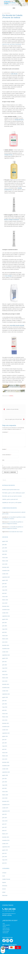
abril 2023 (4, 671)
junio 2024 (4, 625)
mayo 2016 (4, 859)
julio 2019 (4, 814)
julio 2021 (4, 739)
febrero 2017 (5, 833)
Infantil (3, 892)
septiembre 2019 (6, 811)
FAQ (4, 923)
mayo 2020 (4, 785)
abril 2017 (4, 830)
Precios (4, 926)
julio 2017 (4, 824)
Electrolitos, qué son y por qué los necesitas (12, 496)
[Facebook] (4, 940)
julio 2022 (4, 700)
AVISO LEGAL (7, 915)
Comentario (5, 432)
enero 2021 (4, 759)
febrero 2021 (5, 755)
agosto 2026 (5, 541)
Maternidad (4, 895)
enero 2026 (4, 564)
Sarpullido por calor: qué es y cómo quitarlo (12, 502)
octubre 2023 (5, 651)
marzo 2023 (5, 674)
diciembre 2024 (5, 606)
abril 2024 (4, 632)
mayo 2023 (4, 668)
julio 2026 (4, 544)
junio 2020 (4, 781)
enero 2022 (4, 720)
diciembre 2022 (5, 684)
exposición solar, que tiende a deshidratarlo (11, 44)
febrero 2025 (5, 599)
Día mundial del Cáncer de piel (15, 531)
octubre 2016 (5, 843)
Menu (14, 8)
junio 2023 (4, 664)
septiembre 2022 (6, 694)
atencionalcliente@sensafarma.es (9, 913)
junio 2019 (4, 817)
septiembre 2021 (6, 733)
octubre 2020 (5, 768)
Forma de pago (6, 931)
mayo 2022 (4, 707)
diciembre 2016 (5, 837)
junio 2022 (4, 703)
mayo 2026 (4, 551)
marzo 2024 (5, 635)
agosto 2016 (5, 850)
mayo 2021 (4, 746)
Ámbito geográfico (6, 925)
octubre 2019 (5, 807)
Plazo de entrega (6, 929)
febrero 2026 (5, 560)
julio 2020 (4, 778)
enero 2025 (4, 603)
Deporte (4, 882)
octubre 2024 (5, 612)
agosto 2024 (5, 619)
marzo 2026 (5, 557)
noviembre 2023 (5, 648)
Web (3, 460)
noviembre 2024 (5, 609)
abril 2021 (4, 749)
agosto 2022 (5, 697)
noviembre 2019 (5, 804)
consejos (4, 872)
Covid (3, 876)
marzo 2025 (5, 596)
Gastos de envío (6, 928)
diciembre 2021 (5, 723)
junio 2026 (4, 547)
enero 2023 (4, 681)
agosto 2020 (5, 775)
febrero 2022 (5, 716)
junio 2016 (4, 856)
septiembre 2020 (6, 772)
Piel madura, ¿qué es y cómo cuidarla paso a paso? (13, 492)
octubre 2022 (5, 690)
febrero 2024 (5, 638)
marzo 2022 (5, 713)
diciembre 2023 (5, 645)
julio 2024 (4, 622)
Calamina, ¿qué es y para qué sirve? (10, 499)
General (11, 395)
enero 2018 (4, 820)
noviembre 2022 (5, 687)
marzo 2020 (5, 791)
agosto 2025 (5, 580)
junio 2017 (4, 827)
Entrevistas (4, 885)
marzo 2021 (5, 752)
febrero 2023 (5, 677)
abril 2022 (4, 710)
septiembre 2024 (6, 616)
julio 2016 (4, 853)
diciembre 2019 (5, 801)
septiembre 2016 (6, 846)
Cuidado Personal (6, 879)
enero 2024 (4, 642)
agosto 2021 (5, 736)
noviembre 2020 (5, 765)
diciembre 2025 (5, 567)
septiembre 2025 (6, 577)
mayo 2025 (4, 590)
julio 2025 (4, 583)
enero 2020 (4, 798)
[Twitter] (11, 940)
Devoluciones (5, 932)
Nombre (4, 449)
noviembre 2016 (5, 840)
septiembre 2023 (6, 655)
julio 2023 (4, 661)
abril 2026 (4, 554)
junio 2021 (4, 742)
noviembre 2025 (5, 570)
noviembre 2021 (5, 726)
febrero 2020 (5, 794)
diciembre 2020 (5, 762)
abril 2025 (4, 593)
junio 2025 (4, 586)
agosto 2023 (5, 658)
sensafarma (7, 13)
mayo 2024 (4, 629)
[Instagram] (7, 940)
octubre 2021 (5, 729)
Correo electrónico (6, 454)
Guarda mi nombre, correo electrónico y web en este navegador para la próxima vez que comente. (14, 467)
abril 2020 (4, 788)
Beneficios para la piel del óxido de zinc (11, 489)
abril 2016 (4, 863)
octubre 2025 (5, 573)
